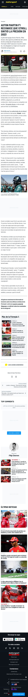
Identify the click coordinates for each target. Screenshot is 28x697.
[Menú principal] (3, 2)
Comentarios (14, 671)
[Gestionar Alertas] (16, 376)
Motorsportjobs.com (14, 659)
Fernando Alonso (11, 104)
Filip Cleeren (7, 50)
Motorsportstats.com (14, 664)
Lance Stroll (13, 75)
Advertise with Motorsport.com (14, 674)
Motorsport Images (13, 193)
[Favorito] (20, 51)
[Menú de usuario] (24, 2)
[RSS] (22, 648)
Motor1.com (14, 657)
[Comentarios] (24, 51)
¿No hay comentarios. (14, 406)
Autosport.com (14, 662)
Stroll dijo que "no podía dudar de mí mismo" (14, 111)
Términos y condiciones (9, 689)
